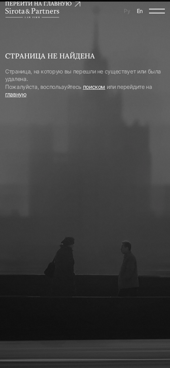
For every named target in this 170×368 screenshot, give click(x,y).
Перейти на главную (38, 3)
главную (15, 94)
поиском (94, 86)
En (140, 11)
